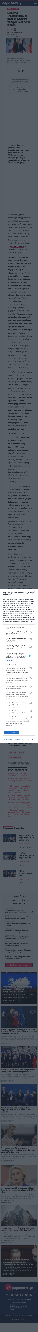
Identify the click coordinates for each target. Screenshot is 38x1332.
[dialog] (19, 666)
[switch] (30, 632)
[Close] (34, 593)
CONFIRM (11, 732)
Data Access (19, 739)
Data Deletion (8, 739)
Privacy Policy (30, 739)
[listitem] (19, 628)
